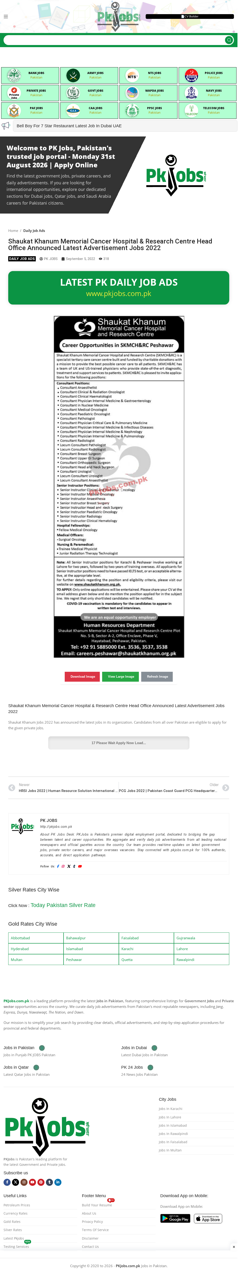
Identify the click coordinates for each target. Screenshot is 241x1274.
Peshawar (74, 959)
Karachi (127, 948)
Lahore (182, 948)
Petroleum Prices (17, 1205)
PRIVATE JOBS (36, 91)
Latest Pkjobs (14, 1238)
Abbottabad (20, 938)
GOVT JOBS (95, 91)
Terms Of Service (95, 1230)
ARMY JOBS (95, 73)
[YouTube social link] (32, 1182)
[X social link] (15, 1182)
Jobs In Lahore (170, 1117)
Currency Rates (16, 1213)
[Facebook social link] (7, 1182)
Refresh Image (157, 676)
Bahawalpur (76, 938)
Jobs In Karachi (170, 1108)
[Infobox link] (24, 1048)
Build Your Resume (98, 1204)
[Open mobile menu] (6, 16)
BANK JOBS (36, 73)
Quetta (127, 959)
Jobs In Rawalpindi (173, 1133)
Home (13, 230)
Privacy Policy (92, 1221)
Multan (16, 959)
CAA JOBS (95, 108)
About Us (89, 1213)
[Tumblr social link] (49, 1182)
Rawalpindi (185, 959)
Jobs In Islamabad (173, 1125)
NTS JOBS (154, 73)
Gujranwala (186, 938)
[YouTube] (79, 866)
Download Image (83, 676)
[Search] (229, 40)
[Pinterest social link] (40, 1182)
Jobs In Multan (170, 1150)
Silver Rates (13, 1230)
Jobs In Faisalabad (173, 1142)
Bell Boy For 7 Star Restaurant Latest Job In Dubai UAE (69, 126)
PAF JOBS (36, 108)
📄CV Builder (189, 16)
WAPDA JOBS (154, 91)
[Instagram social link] (24, 1182)
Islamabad (74, 948)
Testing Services (17, 1246)
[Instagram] (62, 866)
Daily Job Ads (34, 230)
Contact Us (90, 1246)
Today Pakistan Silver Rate (63, 905)
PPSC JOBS (154, 108)
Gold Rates (12, 1221)
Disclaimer (90, 1238)
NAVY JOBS (214, 91)
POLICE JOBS (214, 73)
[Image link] (47, 1126)
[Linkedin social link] (57, 1182)
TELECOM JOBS (213, 108)
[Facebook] (58, 866)
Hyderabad (20, 948)
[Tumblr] (74, 866)
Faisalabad (130, 938)
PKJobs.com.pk (16, 1000)
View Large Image (121, 676)
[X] (68, 866)
